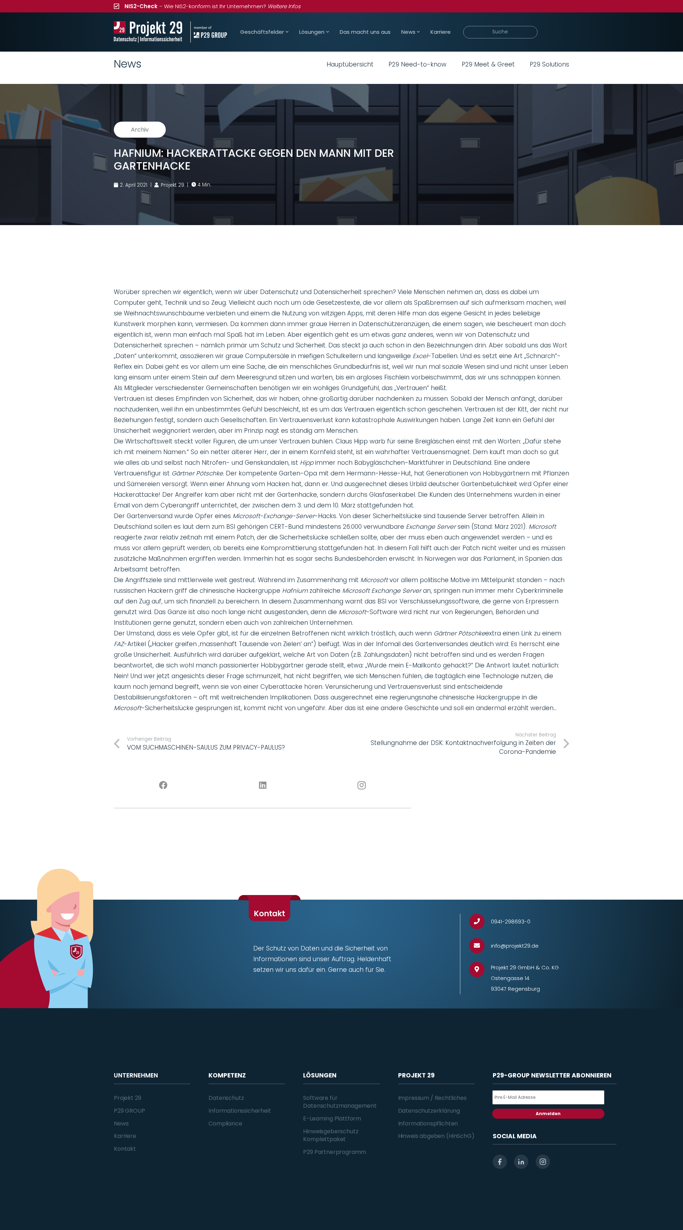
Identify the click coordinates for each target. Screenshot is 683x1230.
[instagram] (543, 1162)
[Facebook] (163, 785)
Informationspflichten (428, 1123)
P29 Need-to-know (417, 64)
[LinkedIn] (262, 785)
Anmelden (548, 1114)
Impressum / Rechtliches (432, 1098)
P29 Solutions (549, 64)
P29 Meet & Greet (488, 64)
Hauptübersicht (350, 64)
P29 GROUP (129, 1111)
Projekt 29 (127, 1098)
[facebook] (500, 1162)
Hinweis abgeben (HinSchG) (436, 1136)
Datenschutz (226, 1098)
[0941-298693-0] (480, 921)
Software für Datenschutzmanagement (340, 1102)
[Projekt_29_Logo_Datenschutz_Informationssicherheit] (148, 32)
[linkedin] (521, 1162)
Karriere (125, 1136)
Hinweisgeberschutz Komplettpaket (330, 1135)
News (121, 1123)
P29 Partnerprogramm (334, 1152)
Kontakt (125, 1149)
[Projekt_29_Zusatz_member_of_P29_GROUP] (208, 32)
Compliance (225, 1123)
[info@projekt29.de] (480, 945)
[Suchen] (559, 32)
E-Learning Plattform (332, 1118)
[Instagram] (362, 785)
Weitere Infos (284, 6)
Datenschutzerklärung (429, 1111)
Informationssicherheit (239, 1111)
